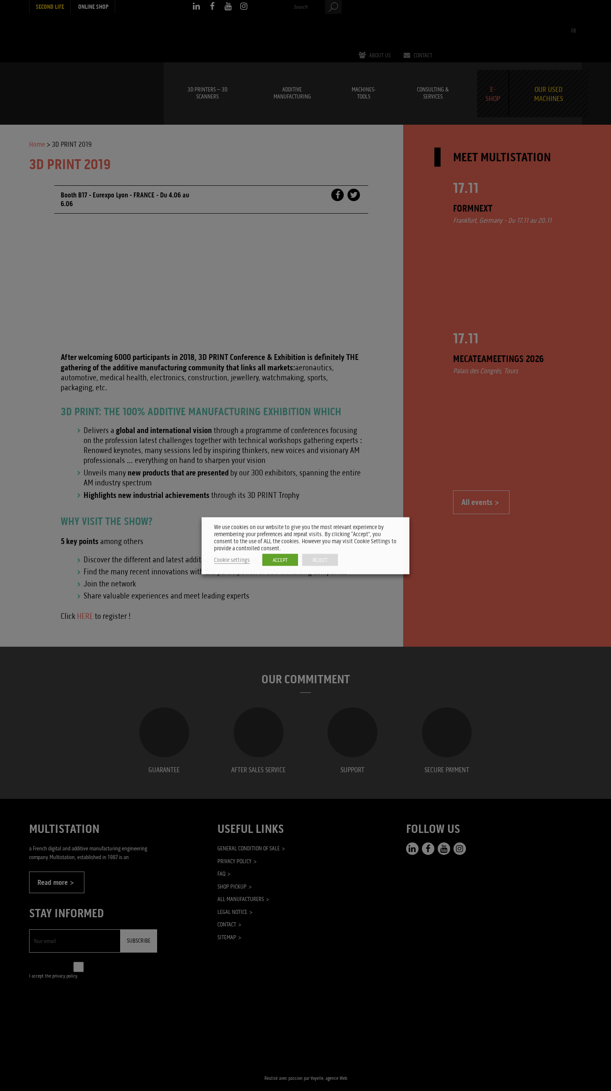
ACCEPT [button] (280, 560)
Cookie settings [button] (232, 559)
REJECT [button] (320, 560)
